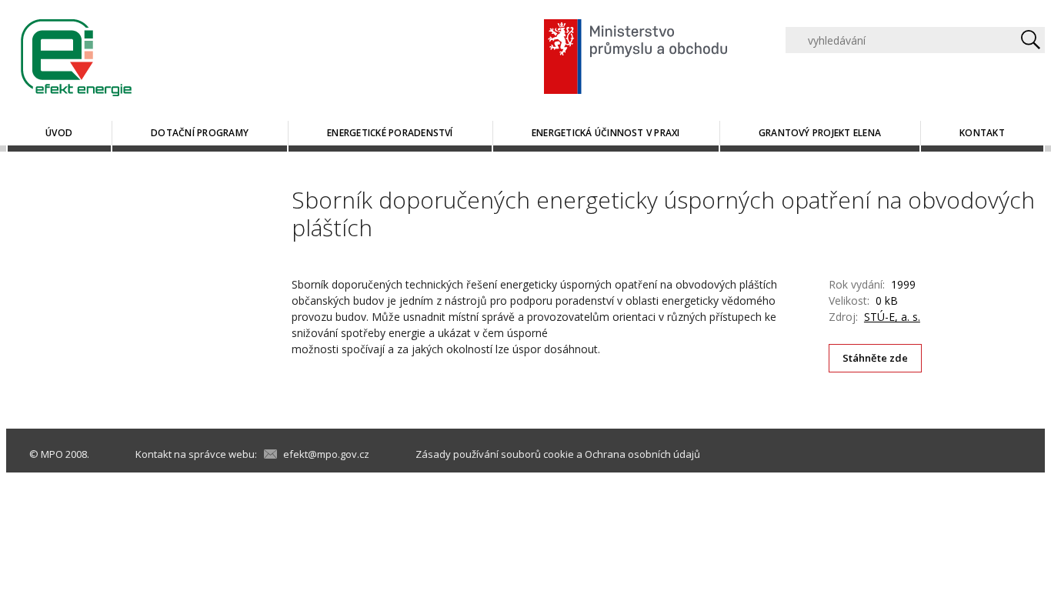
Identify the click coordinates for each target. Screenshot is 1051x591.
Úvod (58, 132)
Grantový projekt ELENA (820, 132)
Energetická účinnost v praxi (606, 132)
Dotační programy (200, 132)
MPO (52, 454)
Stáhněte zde (875, 358)
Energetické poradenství (390, 132)
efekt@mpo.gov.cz (326, 454)
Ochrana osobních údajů (642, 454)
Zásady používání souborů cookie (494, 454)
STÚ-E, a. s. (892, 316)
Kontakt (982, 132)
